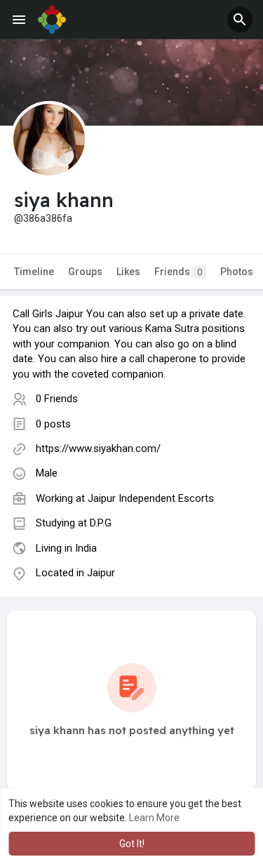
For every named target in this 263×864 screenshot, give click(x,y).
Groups (85, 271)
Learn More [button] (154, 817)
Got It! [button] (131, 843)
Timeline (34, 271)
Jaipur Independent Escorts (151, 498)
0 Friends (57, 398)
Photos (236, 271)
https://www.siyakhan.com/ (98, 448)
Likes (128, 271)
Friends (178, 271)
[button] (239, 19)
